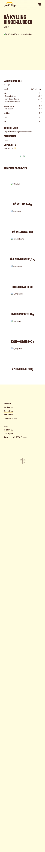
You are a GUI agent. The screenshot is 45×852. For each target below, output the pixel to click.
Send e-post (8, 433)
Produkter (7, 403)
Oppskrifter (8, 414)
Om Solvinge (8, 407)
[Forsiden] (10, 4)
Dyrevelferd (8, 411)
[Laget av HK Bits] (23, 461)
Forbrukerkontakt (11, 418)
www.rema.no (9, 148)
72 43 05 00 (8, 430)
